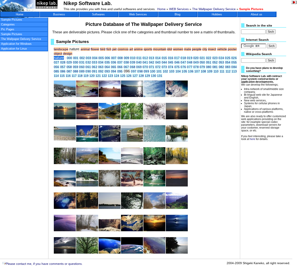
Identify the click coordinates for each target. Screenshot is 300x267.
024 (221, 58)
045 (170, 62)
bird (102, 49)
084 (234, 67)
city (204, 49)
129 (147, 75)
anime (138, 49)
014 (158, 58)
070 (145, 67)
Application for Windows (16, 43)
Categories (8, 24)
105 (184, 71)
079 (202, 67)
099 (146, 71)
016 (170, 58)
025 (227, 58)
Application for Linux (14, 48)
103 (172, 71)
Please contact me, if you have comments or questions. (44, 263)
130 (153, 75)
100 (152, 71)
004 (95, 58)
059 (75, 67)
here (252, 139)
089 (82, 71)
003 (88, 58)
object (58, 53)
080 (208, 67)
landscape (61, 49)
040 (139, 62)
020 (196, 58)
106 (190, 71)
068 (132, 67)
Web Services (138, 14)
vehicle (222, 49)
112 (228, 71)
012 (145, 58)
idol (169, 49)
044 (164, 62)
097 (133, 71)
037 (120, 62)
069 (139, 67)
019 (189, 58)
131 (159, 75)
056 (56, 67)
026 (234, 58)
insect (212, 49)
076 (183, 67)
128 (141, 75)
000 (69, 58)
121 (98, 75)
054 (228, 62)
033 (94, 62)
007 (114, 58)
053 (221, 62)
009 (126, 58)
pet (114, 49)
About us (256, 14)
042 (151, 62)
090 (88, 71)
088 (75, 71)
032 (88, 62)
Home (161, 9)
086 (63, 71)
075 (177, 67)
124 (116, 75)
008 (120, 58)
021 (202, 58)
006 (107, 58)
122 (104, 75)
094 (113, 71)
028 (63, 62)
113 (234, 71)
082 (221, 67)
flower (95, 49)
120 (92, 75)
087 (69, 71)
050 (202, 62)
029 (69, 62)
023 (215, 58)
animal (85, 49)
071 (151, 67)
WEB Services (179, 9)
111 (222, 71)
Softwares (98, 14)
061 (88, 67)
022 (208, 58)
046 (177, 62)
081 (215, 67)
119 (86, 75)
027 (56, 62)
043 (158, 62)
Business (59, 14)
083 (228, 67)
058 (69, 67)
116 (68, 75)
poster (232, 49)
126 (129, 75)
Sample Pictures (11, 19)
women (178, 49)
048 (189, 62)
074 (170, 67)
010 (133, 58)
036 (113, 62)
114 (56, 75)
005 (101, 58)
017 (177, 58)
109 (210, 71)
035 (107, 62)
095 (120, 71)
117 (74, 75)
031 (82, 62)
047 (183, 62)
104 (178, 71)
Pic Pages (7, 29)
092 (101, 71)
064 (107, 67)
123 (110, 75)
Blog (177, 14)
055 (234, 62)
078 (196, 67)
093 (107, 71)
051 (208, 62)
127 (135, 75)
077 (189, 67)
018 (183, 58)
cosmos (122, 49)
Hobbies (217, 14)
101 (159, 71)
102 (165, 71)
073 (164, 67)
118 (80, 75)
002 (82, 58)
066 (120, 67)
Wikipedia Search (259, 54)
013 (151, 58)
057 (63, 67)
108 (203, 71)
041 (145, 62)
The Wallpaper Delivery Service (214, 9)
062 (94, 67)
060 (82, 67)
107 (197, 71)
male (187, 49)
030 (75, 62)
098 (140, 71)
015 (164, 58)
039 (132, 62)
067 (126, 67)
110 (216, 71)
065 (113, 67)
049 (196, 62)
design (67, 53)
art (131, 49)
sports (148, 49)
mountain (159, 49)
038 (126, 62)
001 (76, 58)
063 (101, 67)
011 (139, 58)
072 (158, 67)
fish (108, 49)
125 (122, 75)
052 (215, 62)
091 (94, 71)
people (197, 49)
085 (56, 71)
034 (101, 62)
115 (62, 75)
